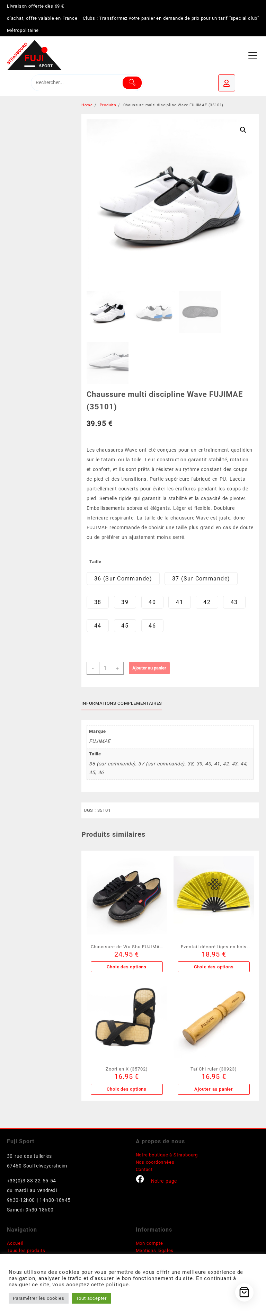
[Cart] (244, 1292)
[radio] (123, 578)
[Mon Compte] (226, 82)
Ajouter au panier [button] (213, 1089)
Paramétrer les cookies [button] (38, 1298)
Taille (95, 561)
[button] (243, 130)
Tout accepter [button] (91, 1298)
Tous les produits (26, 1250)
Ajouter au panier (149, 668)
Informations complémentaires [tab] (121, 703)
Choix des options (127, 966)
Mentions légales (155, 1250)
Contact (144, 1169)
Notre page (164, 1181)
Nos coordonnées (155, 1162)
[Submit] (132, 83)
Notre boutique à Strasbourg (167, 1154)
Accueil (15, 1243)
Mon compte (149, 1243)
